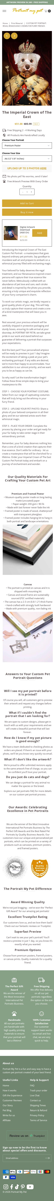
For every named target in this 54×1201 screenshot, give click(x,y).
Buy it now (27, 212)
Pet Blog (7, 1110)
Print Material (17, 23)
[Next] (14, 36)
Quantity (27, 186)
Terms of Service (38, 1120)
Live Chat (34, 1095)
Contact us (35, 1100)
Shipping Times (38, 1105)
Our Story (8, 1105)
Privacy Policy (37, 1115)
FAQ (32, 1085)
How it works (9, 1090)
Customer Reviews (12, 1100)
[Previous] (7, 36)
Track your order (38, 1090)
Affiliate (6, 1120)
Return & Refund (38, 1110)
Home (5, 23)
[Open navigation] (4, 11)
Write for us (9, 1115)
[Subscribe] (47, 1158)
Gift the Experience (12, 1095)
